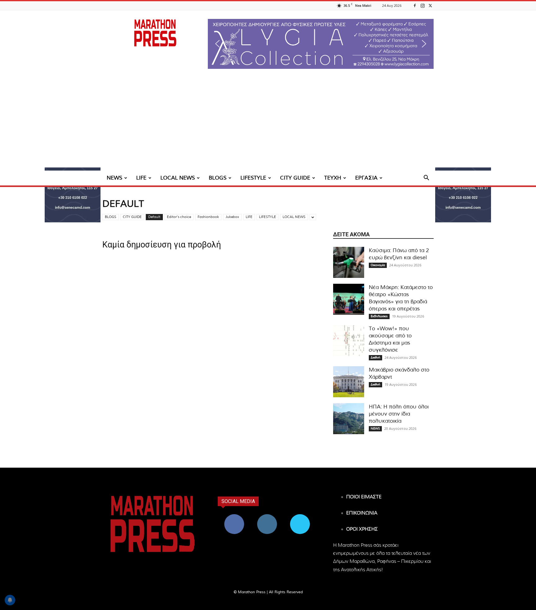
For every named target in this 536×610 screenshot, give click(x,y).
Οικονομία (378, 265)
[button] (321, 44)
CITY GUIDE (295, 177)
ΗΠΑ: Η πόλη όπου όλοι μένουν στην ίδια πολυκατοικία (399, 414)
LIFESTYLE (253, 177)
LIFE (141, 177)
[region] (321, 44)
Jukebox (232, 217)
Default (154, 217)
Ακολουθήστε (267, 516)
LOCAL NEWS (177, 177)
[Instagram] (422, 5)
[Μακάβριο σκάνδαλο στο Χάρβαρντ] (348, 381)
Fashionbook (208, 217)
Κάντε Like (234, 516)
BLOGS (217, 177)
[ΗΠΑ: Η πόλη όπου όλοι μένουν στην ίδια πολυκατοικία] (348, 418)
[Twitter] (430, 5)
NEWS (114, 177)
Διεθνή (375, 357)
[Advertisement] (268, 124)
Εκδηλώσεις (379, 316)
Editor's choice (179, 217)
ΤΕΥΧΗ (332, 177)
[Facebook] (414, 5)
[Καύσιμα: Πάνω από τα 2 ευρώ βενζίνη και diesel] (348, 262)
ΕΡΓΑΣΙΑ (366, 177)
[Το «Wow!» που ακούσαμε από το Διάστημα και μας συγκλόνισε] (348, 340)
